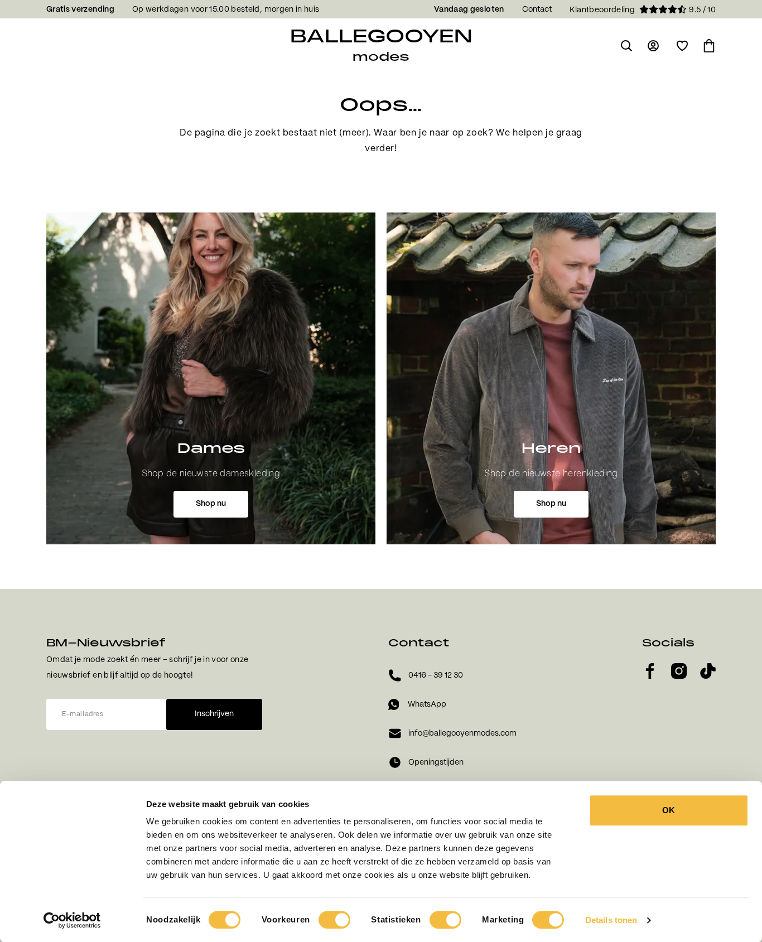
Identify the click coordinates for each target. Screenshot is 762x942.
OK (668, 810)
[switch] (334, 920)
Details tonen (611, 920)
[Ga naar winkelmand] (709, 45)
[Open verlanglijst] (682, 45)
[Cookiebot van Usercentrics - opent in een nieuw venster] (72, 920)
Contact (537, 9)
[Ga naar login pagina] (654, 45)
